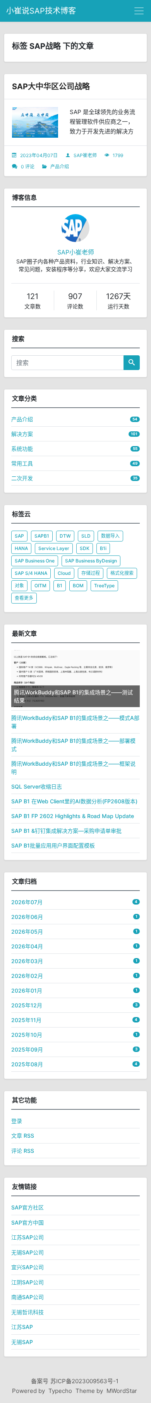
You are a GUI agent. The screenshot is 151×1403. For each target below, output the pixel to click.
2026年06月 (27, 916)
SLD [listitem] (86, 536)
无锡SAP (22, 1342)
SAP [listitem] (19, 536)
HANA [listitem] (21, 548)
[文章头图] (35, 122)
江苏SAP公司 (27, 1237)
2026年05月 (27, 931)
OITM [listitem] (40, 585)
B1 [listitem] (59, 585)
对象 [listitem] (19, 585)
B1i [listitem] (103, 548)
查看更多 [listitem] (24, 598)
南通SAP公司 (27, 1297)
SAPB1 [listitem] (41, 536)
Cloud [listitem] (64, 573)
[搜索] (132, 362)
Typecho (60, 1390)
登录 (16, 1121)
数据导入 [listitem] (110, 536)
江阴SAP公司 (27, 1282)
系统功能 (22, 448)
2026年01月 (26, 990)
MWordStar (121, 1390)
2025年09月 (27, 1049)
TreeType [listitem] (104, 585)
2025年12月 (26, 1005)
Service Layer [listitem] (53, 548)
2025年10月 (26, 1034)
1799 (118, 155)
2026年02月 (27, 975)
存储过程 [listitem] (90, 573)
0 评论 (27, 167)
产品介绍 (59, 167)
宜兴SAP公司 (27, 1267)
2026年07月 (27, 902)
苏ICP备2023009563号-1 (84, 1381)
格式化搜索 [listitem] (122, 573)
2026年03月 (27, 961)
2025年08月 (27, 1064)
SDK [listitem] (84, 548)
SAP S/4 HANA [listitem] (31, 573)
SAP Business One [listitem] (35, 561)
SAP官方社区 (27, 1207)
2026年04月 (27, 946)
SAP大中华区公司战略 (51, 86)
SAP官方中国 (27, 1222)
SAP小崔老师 (75, 252)
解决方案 (22, 434)
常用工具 (22, 463)
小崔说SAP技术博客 (41, 11)
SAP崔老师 (85, 155)
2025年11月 (26, 1020)
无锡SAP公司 (27, 1252)
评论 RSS (22, 1150)
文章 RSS (22, 1135)
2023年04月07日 (39, 155)
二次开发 (22, 478)
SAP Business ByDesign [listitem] (91, 561)
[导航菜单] (139, 10)
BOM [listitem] (78, 585)
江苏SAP (22, 1326)
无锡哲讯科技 (27, 1312)
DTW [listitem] (65, 536)
